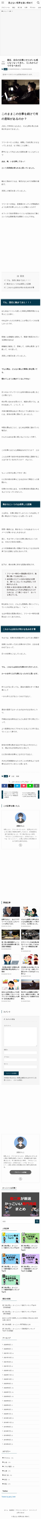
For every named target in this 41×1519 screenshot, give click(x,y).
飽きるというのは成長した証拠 (19, 284)
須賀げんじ (20, 826)
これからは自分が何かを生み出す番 (20, 287)
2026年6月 (8, 1349)
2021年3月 (8, 1362)
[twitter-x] (20, 845)
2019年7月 (8, 1431)
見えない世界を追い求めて (20, 3)
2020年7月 (9, 1392)
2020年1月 (8, 1414)
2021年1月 (8, 1366)
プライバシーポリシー (21, 1510)
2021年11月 (9, 1353)
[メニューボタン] (2, 2)
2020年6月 (9, 1396)
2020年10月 (9, 1379)
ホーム (6, 1510)
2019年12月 (9, 1418)
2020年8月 (9, 1388)
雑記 (7, 1484)
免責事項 (11, 1510)
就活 (7, 1479)
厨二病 (8, 1475)
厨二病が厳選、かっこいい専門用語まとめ (16, 1324)
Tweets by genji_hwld (8, 1497)
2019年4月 (8, 1444)
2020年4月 (8, 1405)
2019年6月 (8, 1435)
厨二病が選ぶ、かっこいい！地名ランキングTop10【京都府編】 (19, 1306)
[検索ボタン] (38, 2)
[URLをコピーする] (36, 786)
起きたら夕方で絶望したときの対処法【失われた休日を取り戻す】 (20, 1319)
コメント (7, 1025)
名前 (6, 1049)
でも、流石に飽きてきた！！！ (19, 280)
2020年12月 (9, 1370)
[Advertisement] (20, 33)
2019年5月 (8, 1440)
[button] (5, 786)
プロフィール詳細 (20, 1172)
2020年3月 (8, 1409)
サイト (6, 1064)
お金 (7, 1462)
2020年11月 (9, 1375)
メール (6, 1057)
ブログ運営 (9, 1466)
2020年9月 (8, 1383)
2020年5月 (8, 1401)
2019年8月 (8, 1427)
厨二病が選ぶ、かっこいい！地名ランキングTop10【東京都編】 (19, 1312)
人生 (13, 776)
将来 (17, 776)
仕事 (5, 69)
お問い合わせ (20, 1512)
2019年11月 (9, 1422)
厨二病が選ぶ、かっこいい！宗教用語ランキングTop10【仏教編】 (18, 1330)
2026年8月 (8, 1344)
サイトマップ (33, 1510)
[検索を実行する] (37, 1221)
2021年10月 (9, 1357)
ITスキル (8, 1458)
